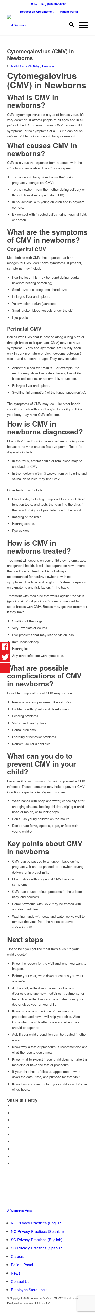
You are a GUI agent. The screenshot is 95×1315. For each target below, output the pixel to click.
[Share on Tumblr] (13, 1141)
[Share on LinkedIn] (13, 1134)
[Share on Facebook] (13, 1105)
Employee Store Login (29, 1289)
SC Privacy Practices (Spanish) (37, 1247)
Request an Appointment (37, 11)
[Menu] (81, 25)
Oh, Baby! (34, 66)
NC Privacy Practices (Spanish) (37, 1231)
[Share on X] (13, 1113)
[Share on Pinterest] (13, 1127)
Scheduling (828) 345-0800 (48, 4)
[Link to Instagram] (84, 1308)
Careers (17, 1256)
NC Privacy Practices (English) (37, 1222)
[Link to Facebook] (76, 1308)
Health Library (18, 66)
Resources (48, 66)
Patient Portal (69, 11)
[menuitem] (49, 4)
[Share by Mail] (13, 1163)
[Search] (69, 25)
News (16, 1273)
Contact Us (20, 1281)
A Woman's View (19, 1210)
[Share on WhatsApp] (13, 1120)
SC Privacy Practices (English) (36, 1239)
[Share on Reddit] (13, 1156)
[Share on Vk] (13, 1149)
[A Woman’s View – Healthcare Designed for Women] (39, 25)
